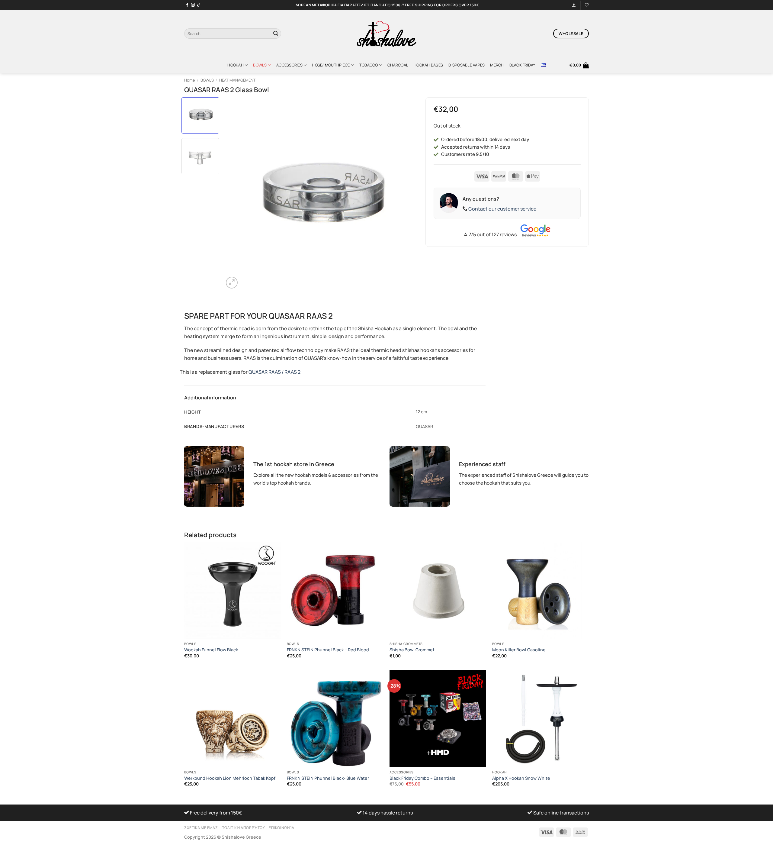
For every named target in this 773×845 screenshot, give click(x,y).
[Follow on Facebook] (187, 5)
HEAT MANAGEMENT (237, 80)
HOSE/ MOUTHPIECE (331, 65)
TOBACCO (368, 65)
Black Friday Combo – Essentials (422, 778)
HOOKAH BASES (428, 65)
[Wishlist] (587, 5)
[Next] (404, 193)
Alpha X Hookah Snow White (521, 778)
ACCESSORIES (289, 65)
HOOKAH (235, 65)
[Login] (574, 5)
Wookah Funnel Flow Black (211, 650)
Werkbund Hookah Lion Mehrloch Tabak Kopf (229, 778)
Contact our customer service (502, 208)
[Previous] (235, 193)
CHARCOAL (397, 65)
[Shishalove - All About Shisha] (386, 33)
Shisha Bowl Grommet (412, 650)
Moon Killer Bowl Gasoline (519, 650)
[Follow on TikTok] (198, 5)
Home (189, 80)
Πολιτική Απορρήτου (243, 827)
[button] (579, 65)
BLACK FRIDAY (522, 65)
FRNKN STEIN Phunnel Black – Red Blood (328, 650)
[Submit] (276, 33)
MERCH (497, 65)
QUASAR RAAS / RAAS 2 (274, 372)
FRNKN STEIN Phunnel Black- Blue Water (328, 778)
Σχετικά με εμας (201, 827)
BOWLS (260, 65)
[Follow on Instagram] (193, 5)
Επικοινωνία (281, 827)
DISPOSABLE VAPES (466, 65)
